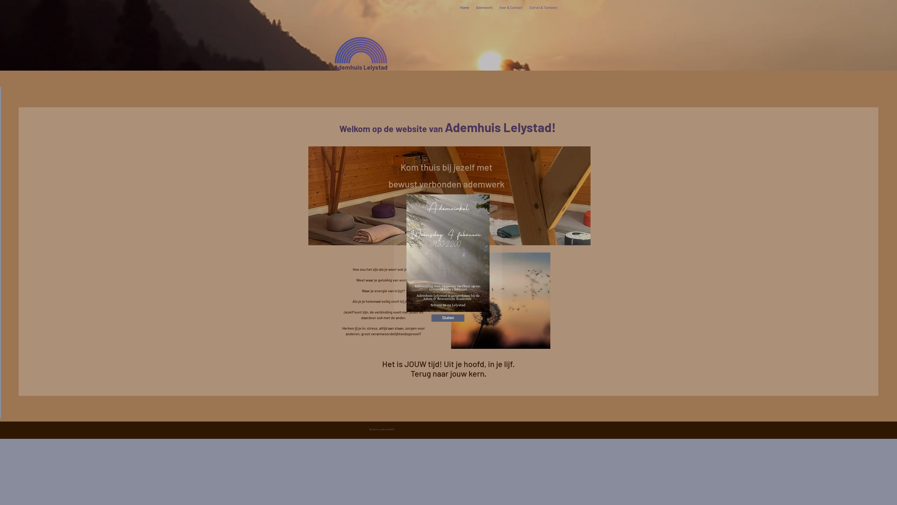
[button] (447, 318)
